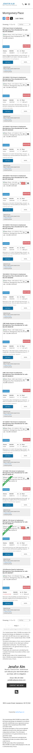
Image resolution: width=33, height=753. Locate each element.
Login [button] (19, 18)
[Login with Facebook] (4, 19)
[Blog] (16, 692)
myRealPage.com (19, 712)
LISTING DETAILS (8, 62)
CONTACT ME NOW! (16, 685)
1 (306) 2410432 (7, 70)
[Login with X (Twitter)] (11, 19)
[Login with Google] (7, 19)
